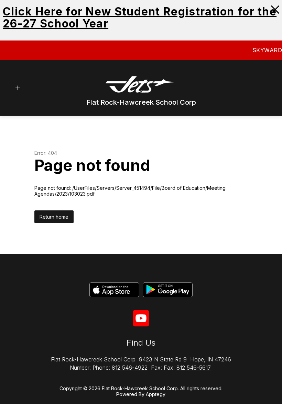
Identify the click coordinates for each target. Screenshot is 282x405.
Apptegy (155, 394)
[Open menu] (18, 88)
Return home (54, 217)
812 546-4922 (130, 367)
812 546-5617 (193, 367)
